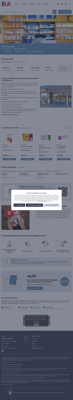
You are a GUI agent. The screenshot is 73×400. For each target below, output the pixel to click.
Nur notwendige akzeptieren (34, 205)
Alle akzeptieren (19, 205)
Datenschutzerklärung (42, 201)
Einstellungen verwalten (51, 205)
